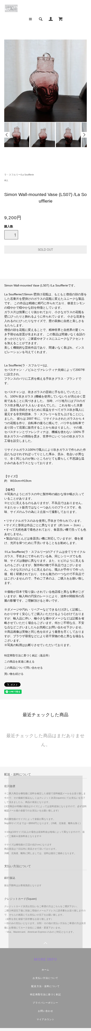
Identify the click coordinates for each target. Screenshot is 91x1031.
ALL (6, 180)
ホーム (45, 969)
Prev (7, 135)
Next (84, 135)
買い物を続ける (13, 673)
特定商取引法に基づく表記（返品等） (27, 655)
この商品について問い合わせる (23, 667)
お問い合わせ (45, 1011)
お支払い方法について (45, 978)
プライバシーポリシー (45, 1002)
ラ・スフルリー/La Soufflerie (19, 174)
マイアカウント (46, 1019)
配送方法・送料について (45, 986)
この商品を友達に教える (19, 661)
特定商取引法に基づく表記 (45, 994)
